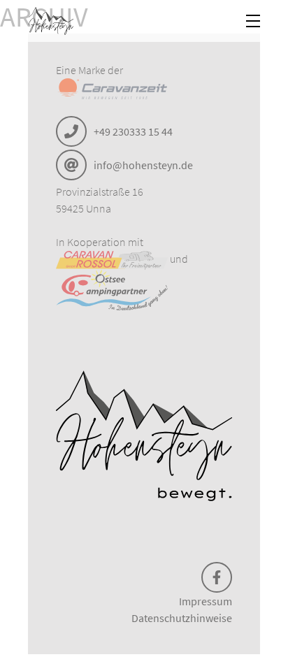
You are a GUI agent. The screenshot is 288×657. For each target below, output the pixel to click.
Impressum (205, 601)
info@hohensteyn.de (143, 165)
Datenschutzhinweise (181, 618)
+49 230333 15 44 (133, 131)
